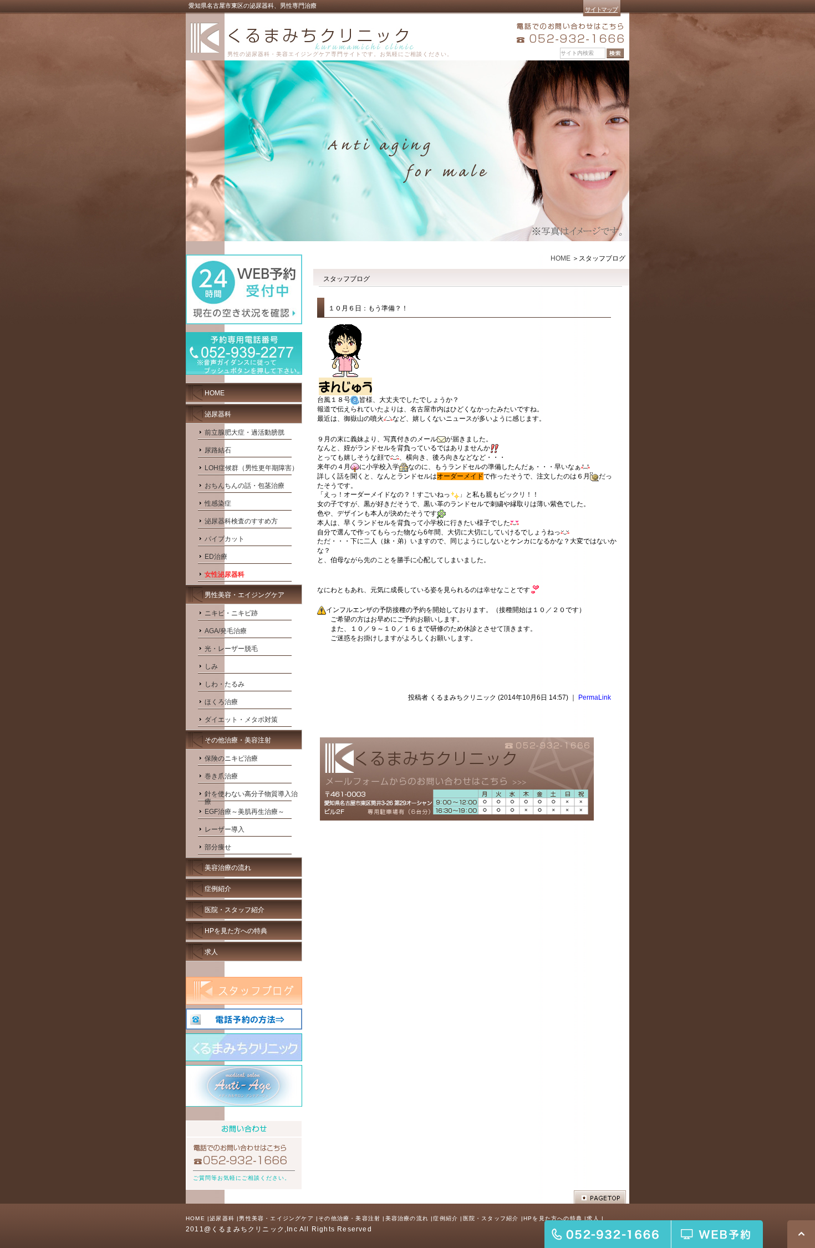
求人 (593, 1218)
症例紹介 (445, 1218)
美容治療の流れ (407, 1218)
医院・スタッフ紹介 (491, 1218)
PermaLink (594, 697)
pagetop (600, 1197)
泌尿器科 (222, 1218)
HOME (560, 258)
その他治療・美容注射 (349, 1218)
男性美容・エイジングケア (276, 1218)
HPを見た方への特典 (552, 1218)
